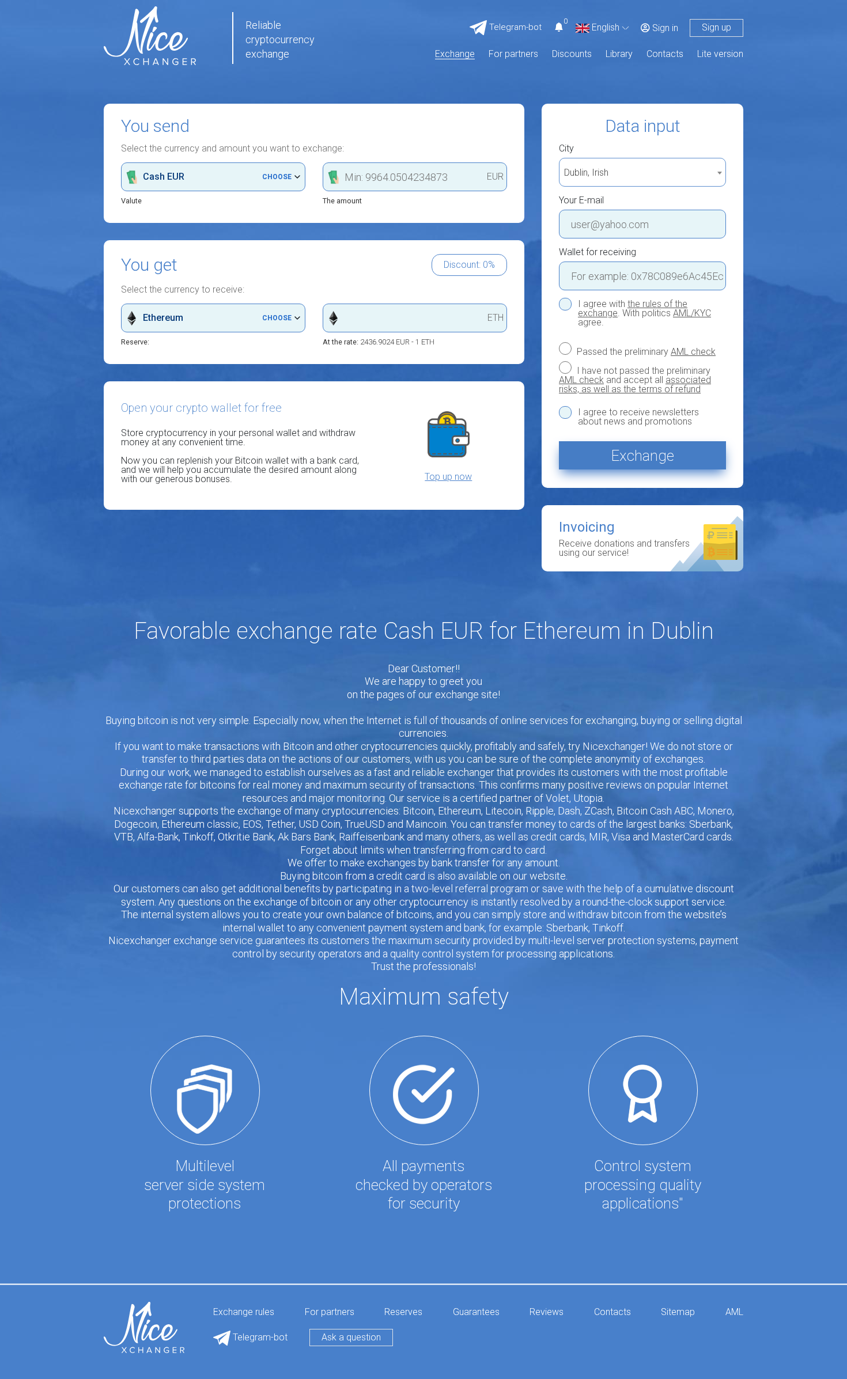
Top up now (448, 477)
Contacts (664, 54)
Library (619, 54)
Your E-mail (581, 200)
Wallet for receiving (597, 252)
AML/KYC (692, 313)
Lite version (720, 54)
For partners (513, 54)
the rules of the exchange (632, 308)
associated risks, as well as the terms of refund (635, 384)
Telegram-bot (259, 1337)
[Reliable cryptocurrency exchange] (150, 34)
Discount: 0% (469, 264)
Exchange (455, 54)
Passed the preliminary (645, 351)
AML (734, 1312)
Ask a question (351, 1337)
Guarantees (476, 1312)
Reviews (547, 1312)
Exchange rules (243, 1312)
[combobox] (642, 172)
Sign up (716, 27)
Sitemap (678, 1312)
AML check (693, 351)
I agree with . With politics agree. (644, 313)
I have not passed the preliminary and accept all (635, 379)
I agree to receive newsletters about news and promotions (638, 417)
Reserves (403, 1312)
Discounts (572, 54)
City (566, 148)
